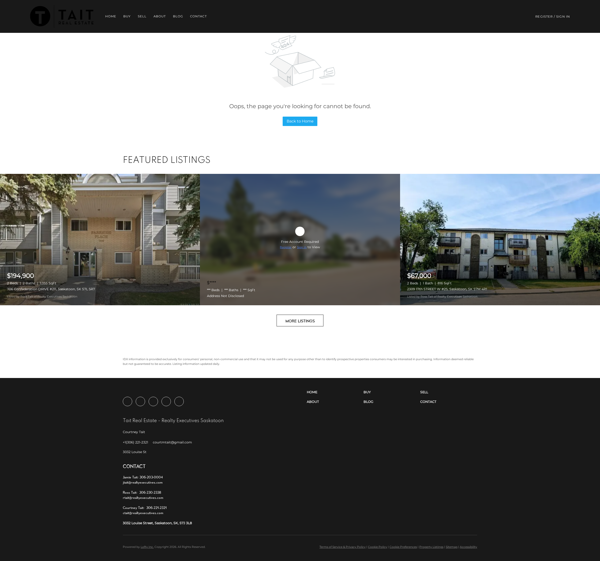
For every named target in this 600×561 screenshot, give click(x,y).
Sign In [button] (563, 16)
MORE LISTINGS (300, 321)
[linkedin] (140, 401)
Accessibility (468, 547)
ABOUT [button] (160, 16)
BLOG (178, 16)
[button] (62, 16)
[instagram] (153, 401)
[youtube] (166, 401)
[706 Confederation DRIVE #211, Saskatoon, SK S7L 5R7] (100, 239)
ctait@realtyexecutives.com (143, 513)
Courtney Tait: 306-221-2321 (145, 508)
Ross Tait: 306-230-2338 (142, 492)
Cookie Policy (377, 547)
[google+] (179, 401)
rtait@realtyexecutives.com (143, 498)
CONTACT (198, 16)
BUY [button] (127, 16)
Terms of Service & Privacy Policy (342, 547)
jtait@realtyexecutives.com (143, 482)
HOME (110, 16)
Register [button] (544, 16)
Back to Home (300, 121)
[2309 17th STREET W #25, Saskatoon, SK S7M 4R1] (500, 239)
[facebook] (127, 401)
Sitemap (452, 547)
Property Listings (431, 547)
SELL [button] (142, 16)
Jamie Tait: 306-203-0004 (143, 477)
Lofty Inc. (147, 547)
